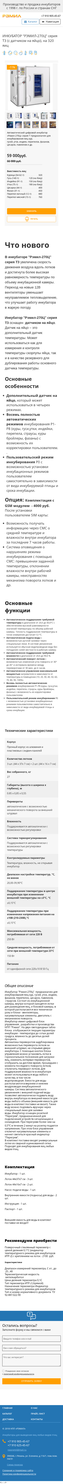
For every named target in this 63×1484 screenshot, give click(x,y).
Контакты (37, 1419)
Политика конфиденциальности (19, 1473)
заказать (32, 211)
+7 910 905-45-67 (51, 16)
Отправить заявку (31, 1381)
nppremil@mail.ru (17, 1450)
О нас (34, 1407)
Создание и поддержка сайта (17, 1470)
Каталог (32, 21)
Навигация (52, 21)
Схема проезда (15, 1465)
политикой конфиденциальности (19, 1374)
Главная (7, 1407)
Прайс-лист (38, 1413)
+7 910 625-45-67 (18, 1445)
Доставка (8, 1419)
